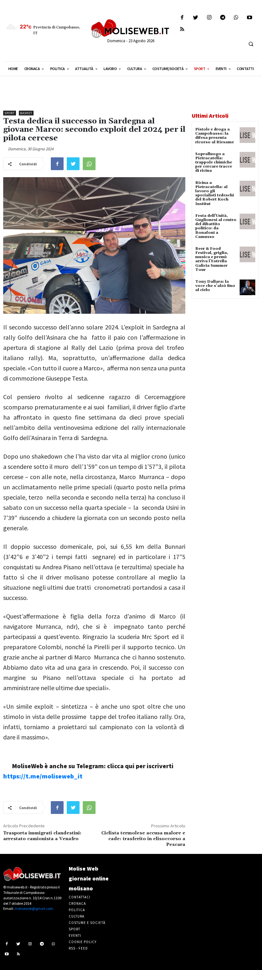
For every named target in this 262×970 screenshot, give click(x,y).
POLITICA (77, 910)
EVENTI (75, 935)
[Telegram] (222, 17)
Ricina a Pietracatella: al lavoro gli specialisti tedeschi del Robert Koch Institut (214, 193)
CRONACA (77, 903)
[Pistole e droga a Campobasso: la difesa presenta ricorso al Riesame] (247, 135)
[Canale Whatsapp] (236, 17)
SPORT (74, 929)
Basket (26, 113)
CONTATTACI (79, 897)
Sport (9, 113)
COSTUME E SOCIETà (87, 922)
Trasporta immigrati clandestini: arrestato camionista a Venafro (42, 836)
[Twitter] (195, 17)
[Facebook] (182, 17)
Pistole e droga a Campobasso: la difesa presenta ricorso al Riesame (214, 136)
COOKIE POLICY (82, 942)
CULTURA (76, 916)
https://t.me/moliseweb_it (42, 776)
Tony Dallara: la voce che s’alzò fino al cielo (215, 285)
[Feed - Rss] (182, 29)
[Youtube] (249, 17)
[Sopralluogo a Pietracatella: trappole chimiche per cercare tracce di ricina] (247, 160)
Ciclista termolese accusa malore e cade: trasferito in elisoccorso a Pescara (143, 839)
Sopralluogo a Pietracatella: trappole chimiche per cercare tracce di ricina (213, 162)
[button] (251, 44)
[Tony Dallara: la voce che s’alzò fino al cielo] (247, 287)
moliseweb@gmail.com (33, 908)
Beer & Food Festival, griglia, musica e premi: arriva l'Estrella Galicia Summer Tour (211, 259)
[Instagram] (209, 17)
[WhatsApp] (89, 163)
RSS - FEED (78, 948)
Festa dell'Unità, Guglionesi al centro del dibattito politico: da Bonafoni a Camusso (215, 226)
